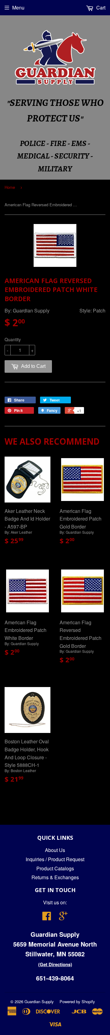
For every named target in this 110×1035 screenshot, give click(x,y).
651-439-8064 (55, 977)
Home (10, 187)
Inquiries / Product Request (55, 859)
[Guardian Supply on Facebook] (46, 917)
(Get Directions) (55, 964)
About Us (55, 850)
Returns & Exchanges (55, 877)
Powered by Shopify (77, 1001)
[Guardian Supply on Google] (63, 917)
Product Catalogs (55, 868)
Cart (100, 7)
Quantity (13, 339)
